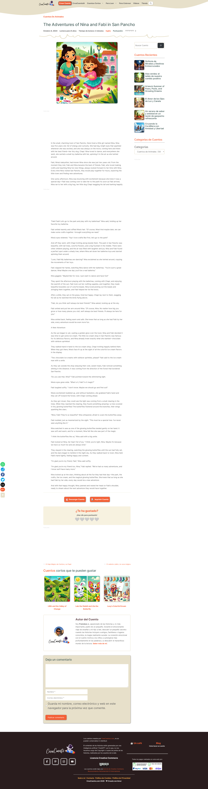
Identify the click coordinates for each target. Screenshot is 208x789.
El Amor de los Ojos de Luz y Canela (154, 100)
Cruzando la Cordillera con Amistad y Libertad (154, 126)
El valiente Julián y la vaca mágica (119, 564)
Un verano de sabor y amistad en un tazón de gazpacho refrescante (155, 115)
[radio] (77, 519)
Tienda (144, 3)
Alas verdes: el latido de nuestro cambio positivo (153, 76)
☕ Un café (136, 743)
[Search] (161, 45)
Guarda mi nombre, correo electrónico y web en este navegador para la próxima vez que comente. (82, 706)
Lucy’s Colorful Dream (116, 606)
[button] (151, 3)
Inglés (108, 31)
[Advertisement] (87, 127)
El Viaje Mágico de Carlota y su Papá (58, 564)
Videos (136, 3)
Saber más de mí (100, 643)
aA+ (2, 489)
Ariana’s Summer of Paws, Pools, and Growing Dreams (154, 88)
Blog (158, 743)
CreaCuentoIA (79, 3)
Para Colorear (125, 3)
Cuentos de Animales (53, 17)
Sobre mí (81, 778)
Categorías (141, 147)
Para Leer (110, 3)
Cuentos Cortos (94, 3)
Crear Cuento (65, 3)
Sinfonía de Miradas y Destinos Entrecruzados (154, 63)
